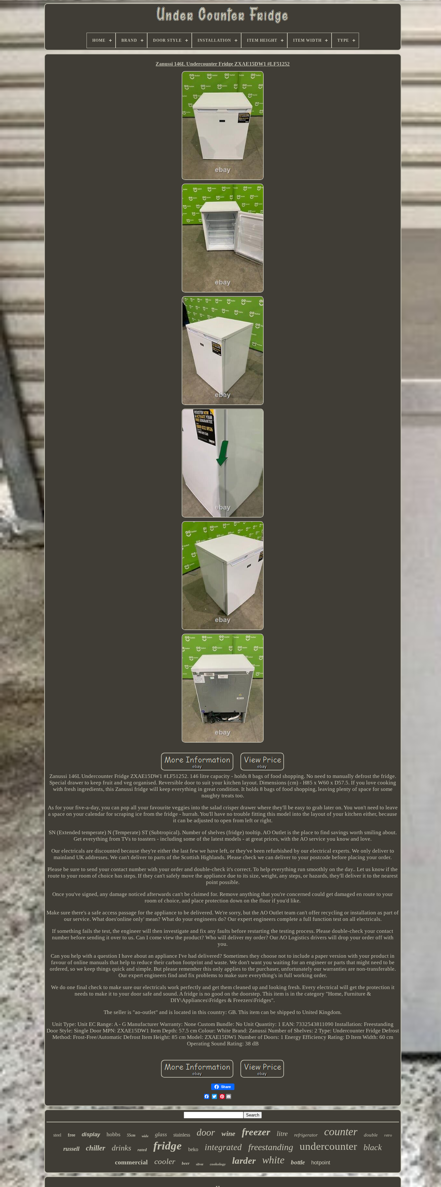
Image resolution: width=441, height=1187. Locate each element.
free (71, 1135)
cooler (164, 1161)
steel (57, 1135)
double (371, 1135)
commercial (131, 1162)
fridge (167, 1145)
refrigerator (306, 1135)
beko (193, 1149)
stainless (181, 1135)
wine (228, 1133)
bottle (298, 1162)
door (206, 1132)
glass (161, 1134)
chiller (95, 1148)
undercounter (328, 1146)
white (273, 1160)
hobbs (113, 1134)
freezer (256, 1132)
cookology (218, 1164)
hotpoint (320, 1163)
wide (145, 1136)
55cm (131, 1135)
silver (199, 1164)
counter (340, 1132)
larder (244, 1160)
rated (142, 1149)
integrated (223, 1147)
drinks (121, 1148)
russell (71, 1148)
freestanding (270, 1147)
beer (186, 1163)
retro (388, 1135)
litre (282, 1134)
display (91, 1134)
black (373, 1147)
